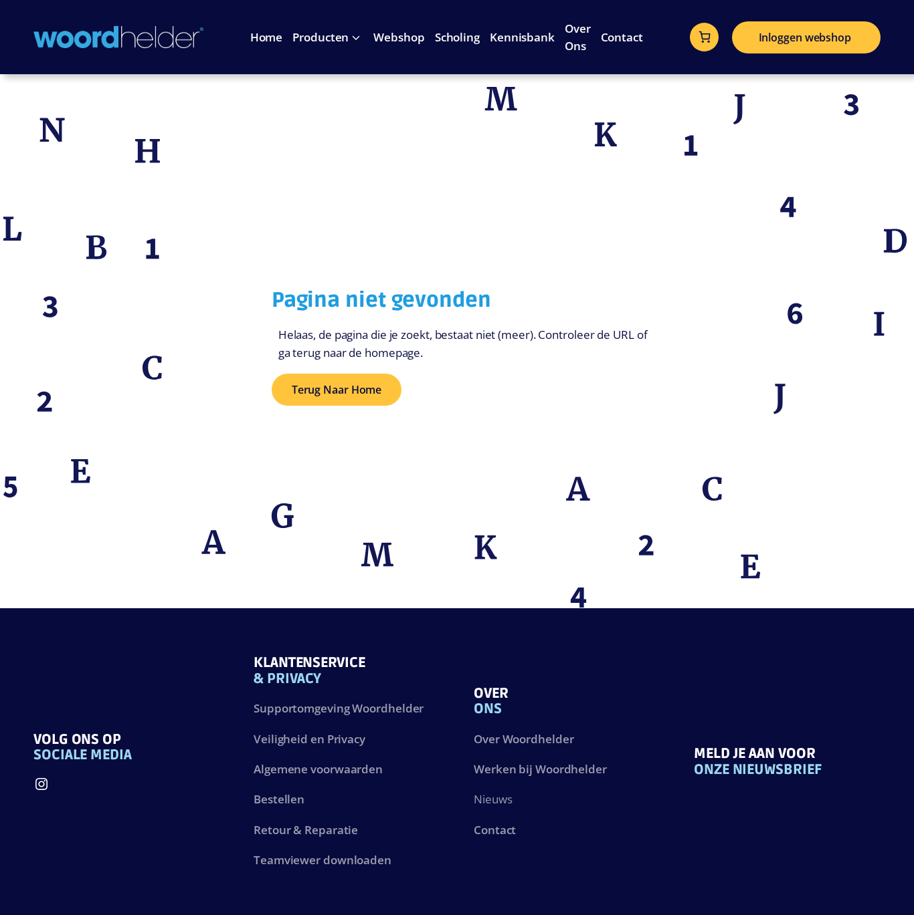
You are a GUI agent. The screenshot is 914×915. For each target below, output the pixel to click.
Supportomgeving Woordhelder (339, 708)
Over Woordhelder (523, 739)
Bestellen (279, 799)
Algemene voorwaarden (318, 769)
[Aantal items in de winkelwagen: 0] (704, 37)
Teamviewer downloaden (322, 860)
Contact (495, 829)
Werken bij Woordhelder (540, 769)
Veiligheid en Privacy (309, 739)
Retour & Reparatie (306, 829)
